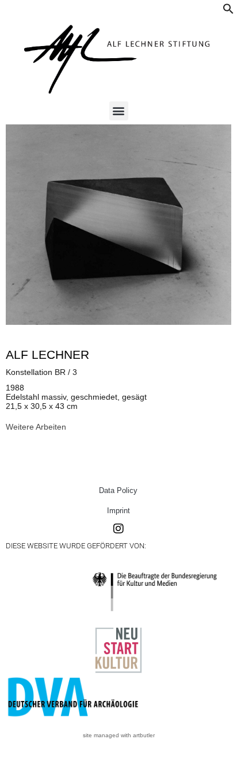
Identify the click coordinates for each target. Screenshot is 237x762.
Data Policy (118, 490)
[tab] (36, 426)
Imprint (118, 510)
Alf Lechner (47, 354)
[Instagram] (118, 529)
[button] (228, 11)
